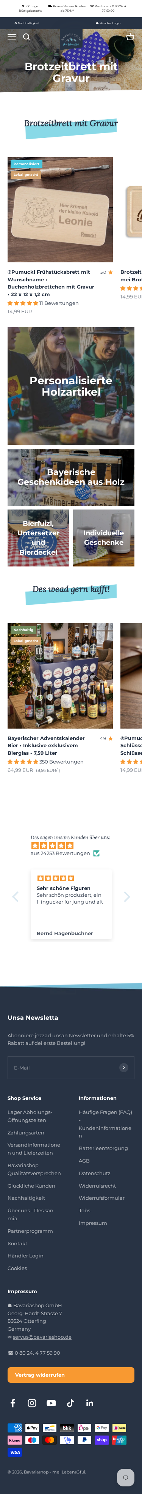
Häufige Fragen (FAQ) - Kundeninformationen (105, 1124)
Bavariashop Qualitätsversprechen (34, 1169)
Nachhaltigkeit (26, 1198)
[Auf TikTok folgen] (71, 1403)
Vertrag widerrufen (40, 1375)
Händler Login (26, 1256)
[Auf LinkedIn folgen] (90, 1403)
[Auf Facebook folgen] (13, 1403)
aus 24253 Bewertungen (60, 853)
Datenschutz (95, 1173)
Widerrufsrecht (97, 1186)
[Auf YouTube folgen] (51, 1403)
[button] (17, 896)
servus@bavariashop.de (42, 1337)
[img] (75, 846)
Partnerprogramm (30, 1231)
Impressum (93, 1223)
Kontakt (17, 1243)
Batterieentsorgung (103, 1148)
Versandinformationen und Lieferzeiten (34, 1149)
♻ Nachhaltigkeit (26, 23)
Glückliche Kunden (31, 1186)
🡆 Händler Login (108, 23)
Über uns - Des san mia (30, 1214)
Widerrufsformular (102, 1198)
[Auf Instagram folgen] (32, 1403)
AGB (84, 1161)
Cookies (17, 1268)
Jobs (84, 1210)
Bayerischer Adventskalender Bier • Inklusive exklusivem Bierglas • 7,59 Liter (46, 745)
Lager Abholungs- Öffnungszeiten (30, 1116)
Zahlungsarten (26, 1133)
